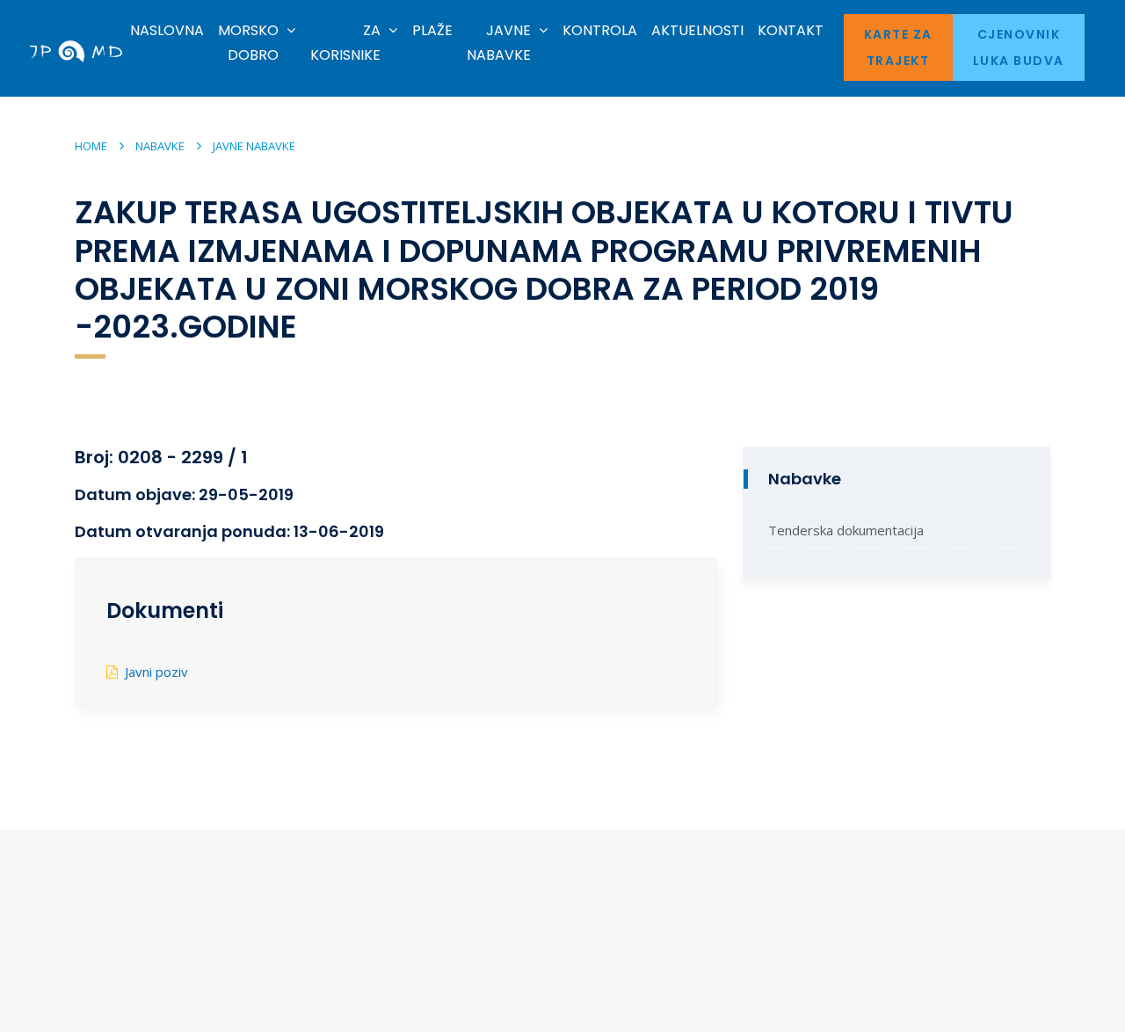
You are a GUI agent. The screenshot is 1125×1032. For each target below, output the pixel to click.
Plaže (432, 30)
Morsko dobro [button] (248, 42)
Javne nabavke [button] (499, 42)
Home (91, 146)
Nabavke (160, 146)
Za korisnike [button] (345, 42)
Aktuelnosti (697, 30)
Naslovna (167, 30)
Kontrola (599, 30)
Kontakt (791, 30)
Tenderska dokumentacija (846, 530)
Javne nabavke (254, 146)
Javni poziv (156, 671)
